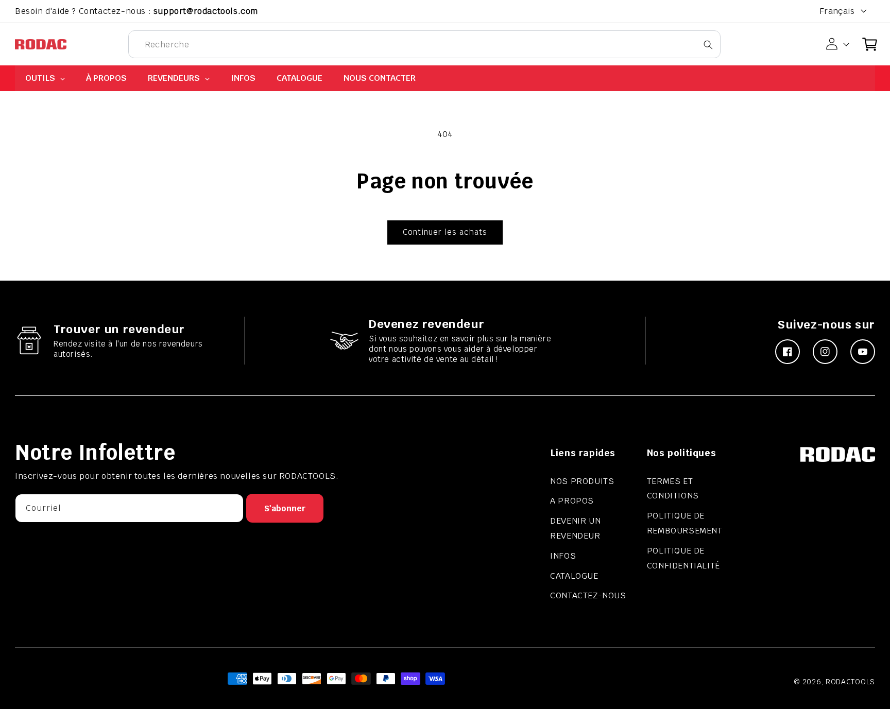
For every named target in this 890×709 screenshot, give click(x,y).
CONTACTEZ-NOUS (588, 595)
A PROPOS (572, 500)
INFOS (563, 555)
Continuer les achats (445, 232)
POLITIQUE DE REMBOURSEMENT (685, 523)
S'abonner (285, 508)
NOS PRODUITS (582, 481)
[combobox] (424, 44)
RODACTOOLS (850, 681)
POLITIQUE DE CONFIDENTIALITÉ (683, 558)
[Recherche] (708, 44)
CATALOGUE (574, 575)
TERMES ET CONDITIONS (673, 489)
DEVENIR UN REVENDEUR (575, 528)
